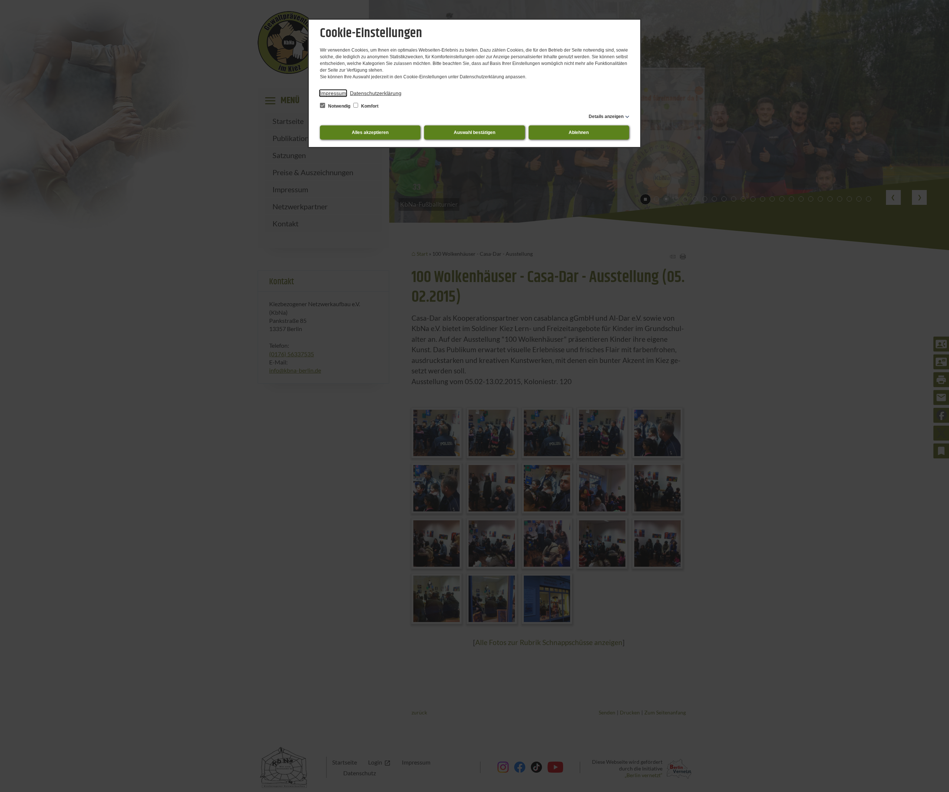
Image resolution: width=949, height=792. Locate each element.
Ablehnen (579, 132)
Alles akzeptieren (370, 132)
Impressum (333, 93)
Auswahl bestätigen (474, 132)
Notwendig (339, 106)
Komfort (369, 106)
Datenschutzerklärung (375, 93)
